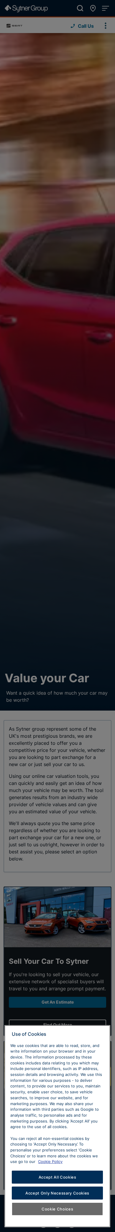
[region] (57, 1126)
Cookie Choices (57, 1209)
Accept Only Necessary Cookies (57, 1193)
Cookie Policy (50, 1161)
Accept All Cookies (57, 1177)
